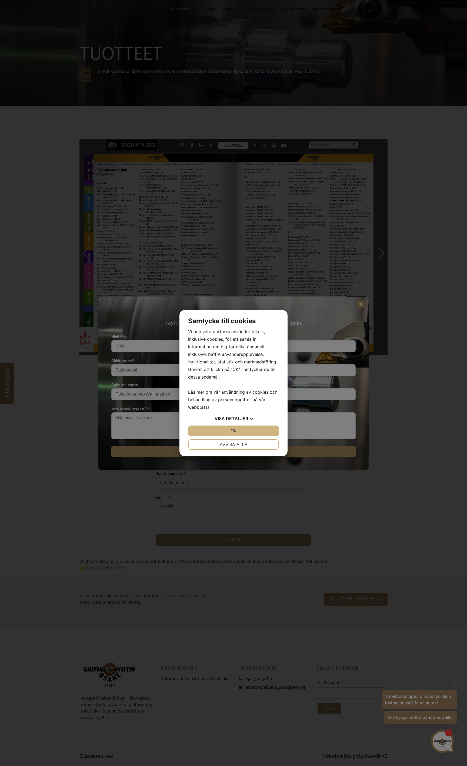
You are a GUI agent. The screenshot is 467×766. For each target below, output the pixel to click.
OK (233, 430)
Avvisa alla (234, 444)
